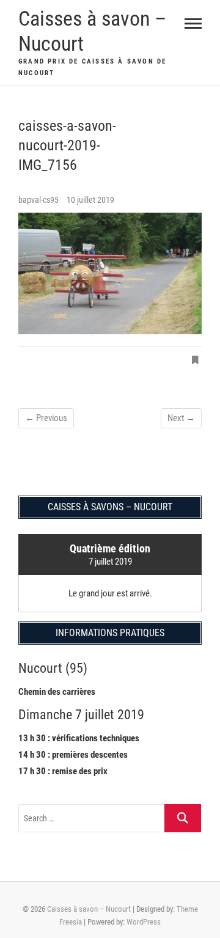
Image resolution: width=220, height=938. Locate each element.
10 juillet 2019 (90, 200)
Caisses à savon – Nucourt (92, 31)
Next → (181, 417)
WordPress (144, 921)
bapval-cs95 (39, 200)
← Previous (46, 417)
